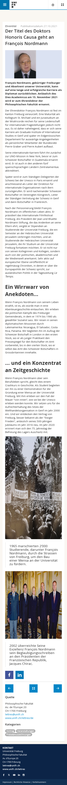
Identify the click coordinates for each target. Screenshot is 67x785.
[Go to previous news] (9, 688)
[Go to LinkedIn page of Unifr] (19, 775)
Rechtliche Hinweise (22, 782)
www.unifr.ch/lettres (14, 769)
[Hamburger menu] (4, 4)
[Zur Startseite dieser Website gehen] (14, 4)
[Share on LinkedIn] (19, 675)
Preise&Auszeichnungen (18, 734)
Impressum (7, 782)
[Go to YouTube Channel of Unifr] (14, 775)
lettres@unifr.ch (14, 714)
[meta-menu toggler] (62, 4)
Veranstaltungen (25, 730)
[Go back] (33, 688)
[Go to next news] (58, 688)
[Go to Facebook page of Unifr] (4, 774)
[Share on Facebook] (9, 675)
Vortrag (10, 730)
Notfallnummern (39, 782)
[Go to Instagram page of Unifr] (24, 775)
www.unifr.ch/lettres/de (19, 718)
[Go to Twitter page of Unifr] (9, 774)
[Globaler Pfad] (53, 4)
